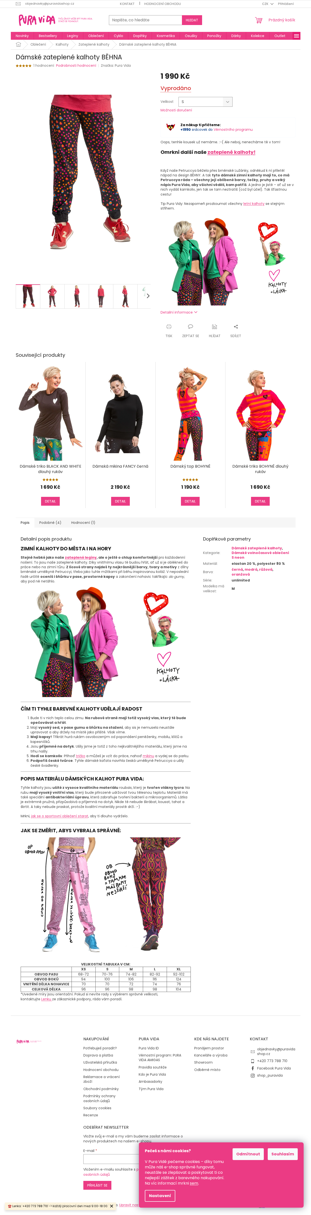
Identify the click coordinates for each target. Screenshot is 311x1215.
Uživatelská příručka (100, 1062)
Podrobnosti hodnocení (76, 65)
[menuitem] (22, 36)
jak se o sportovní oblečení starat (59, 816)
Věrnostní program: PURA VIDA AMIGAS (160, 1057)
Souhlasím (282, 1154)
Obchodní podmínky (101, 1089)
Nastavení (160, 1196)
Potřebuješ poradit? (100, 1048)
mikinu (148, 755)
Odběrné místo (207, 1070)
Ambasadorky (150, 1081)
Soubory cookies (97, 1108)
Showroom (203, 1062)
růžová (265, 569)
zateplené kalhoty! (231, 152)
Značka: (116, 65)
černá (237, 569)
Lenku (46, 999)
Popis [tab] (25, 522)
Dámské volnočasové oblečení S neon (260, 555)
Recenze (90, 1115)
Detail (50, 501)
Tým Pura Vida (151, 1089)
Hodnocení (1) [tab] (83, 522)
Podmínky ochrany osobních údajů (99, 1098)
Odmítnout (248, 1154)
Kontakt (127, 3)
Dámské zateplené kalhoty (257, 548)
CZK (265, 3)
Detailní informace (177, 312)
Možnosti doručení (176, 110)
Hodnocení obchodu (162, 3)
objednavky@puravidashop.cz (276, 1051)
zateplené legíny (81, 557)
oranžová (241, 574)
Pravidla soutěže (153, 1067)
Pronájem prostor (209, 1048)
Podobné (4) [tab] (50, 522)
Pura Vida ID (149, 1048)
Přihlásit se (97, 1185)
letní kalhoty (254, 203)
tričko (80, 755)
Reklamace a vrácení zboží (101, 1079)
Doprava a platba (98, 1055)
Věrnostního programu (233, 129)
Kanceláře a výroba (210, 1055)
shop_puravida (270, 1075)
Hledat (192, 20)
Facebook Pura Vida (274, 1068)
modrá (251, 569)
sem (194, 1183)
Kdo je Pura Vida (152, 1074)
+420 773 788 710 (272, 1060)
